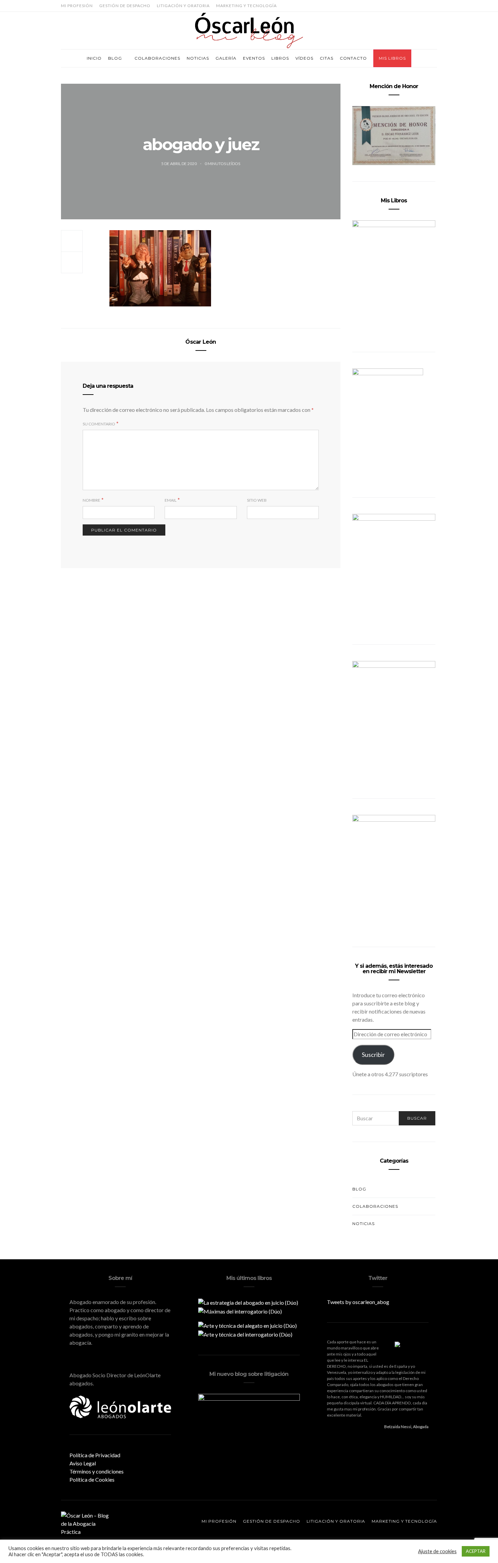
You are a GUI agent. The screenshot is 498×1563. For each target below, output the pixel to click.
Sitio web (257, 500)
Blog (115, 58)
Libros (280, 58)
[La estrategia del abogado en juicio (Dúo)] (248, 1302)
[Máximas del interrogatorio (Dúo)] (240, 1310)
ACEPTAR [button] (475, 1551)
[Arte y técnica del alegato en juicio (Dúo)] (247, 1325)
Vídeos (304, 58)
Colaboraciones (157, 58)
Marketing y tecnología (246, 5)
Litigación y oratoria (183, 5)
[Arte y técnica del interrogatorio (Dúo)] (245, 1333)
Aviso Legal (82, 1463)
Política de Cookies (92, 1479)
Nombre (91, 500)
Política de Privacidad (94, 1455)
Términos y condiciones (96, 1471)
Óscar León (200, 342)
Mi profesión (77, 5)
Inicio (94, 58)
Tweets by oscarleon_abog (358, 1302)
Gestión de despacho (124, 5)
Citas (326, 58)
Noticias (198, 58)
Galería (225, 58)
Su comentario (99, 423)
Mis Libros (392, 58)
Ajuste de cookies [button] (437, 1551)
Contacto (353, 58)
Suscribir (373, 1054)
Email (171, 500)
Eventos (254, 58)
